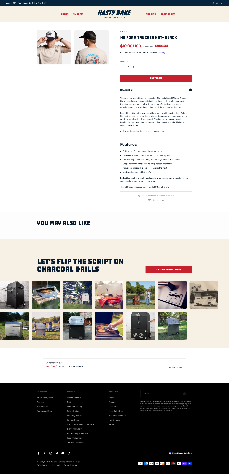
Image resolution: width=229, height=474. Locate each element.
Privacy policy (55, 465)
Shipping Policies (74, 415)
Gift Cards (113, 406)
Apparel (123, 31)
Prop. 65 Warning (75, 438)
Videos (112, 424)
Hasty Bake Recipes (117, 415)
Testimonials (42, 406)
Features (112, 402)
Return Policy (73, 411)
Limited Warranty (74, 406)
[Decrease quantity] (123, 67)
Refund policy (42, 465)
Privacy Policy (73, 420)
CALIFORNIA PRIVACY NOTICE (80, 424)
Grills (65, 14)
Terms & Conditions (75, 442)
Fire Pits (151, 14)
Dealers (40, 402)
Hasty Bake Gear (116, 411)
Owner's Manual (74, 397)
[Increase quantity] (133, 67)
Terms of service (70, 465)
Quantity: (124, 61)
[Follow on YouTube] (63, 453)
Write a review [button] (175, 367)
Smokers (78, 14)
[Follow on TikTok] (69, 453)
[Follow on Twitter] (44, 453)
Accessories (168, 14)
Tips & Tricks (114, 420)
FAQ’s (69, 402)
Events (111, 397)
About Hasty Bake (45, 397)
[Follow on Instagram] (50, 453)
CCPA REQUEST (74, 429)
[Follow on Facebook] (38, 453)
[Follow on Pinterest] (56, 453)
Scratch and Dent (44, 411)
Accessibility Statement (77, 433)
